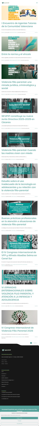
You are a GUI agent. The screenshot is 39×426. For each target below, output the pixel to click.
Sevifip (4, 32)
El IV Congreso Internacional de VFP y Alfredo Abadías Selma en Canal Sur (19, 255)
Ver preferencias (19, 423)
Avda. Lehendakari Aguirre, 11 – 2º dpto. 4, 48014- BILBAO (12, 356)
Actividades (13, 60)
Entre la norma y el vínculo (16, 54)
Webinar (14, 230)
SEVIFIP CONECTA (14, 32)
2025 (11, 128)
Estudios (15, 196)
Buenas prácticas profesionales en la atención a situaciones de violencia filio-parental (19, 221)
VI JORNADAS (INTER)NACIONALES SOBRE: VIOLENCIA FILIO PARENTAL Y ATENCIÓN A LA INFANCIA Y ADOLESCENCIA (18, 293)
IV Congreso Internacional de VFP (17, 264)
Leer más (36, 32)
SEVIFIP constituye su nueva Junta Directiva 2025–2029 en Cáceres (18, 119)
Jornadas (23, 264)
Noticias (19, 128)
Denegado (19, 420)
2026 (10, 32)
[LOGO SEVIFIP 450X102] (6, 2)
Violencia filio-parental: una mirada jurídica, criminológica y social (19, 85)
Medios (26, 264)
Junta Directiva (16, 128)
